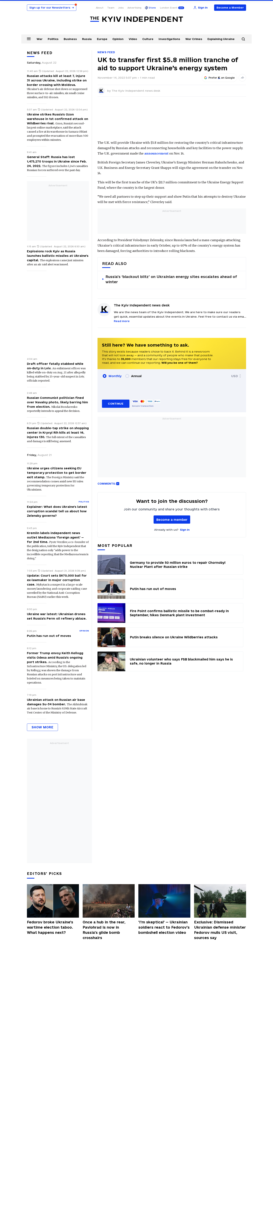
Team (110, 7)
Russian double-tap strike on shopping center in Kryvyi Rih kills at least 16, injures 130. (58, 432)
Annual (136, 376)
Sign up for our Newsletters (51, 7)
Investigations (169, 39)
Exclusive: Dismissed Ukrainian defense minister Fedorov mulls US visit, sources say (220, 930)
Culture (147, 39)
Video (133, 39)
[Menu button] (29, 39)
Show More (42, 727)
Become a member (172, 519)
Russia (87, 39)
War (40, 39)
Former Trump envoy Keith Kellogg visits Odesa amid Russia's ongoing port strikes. (55, 657)
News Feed (106, 52)
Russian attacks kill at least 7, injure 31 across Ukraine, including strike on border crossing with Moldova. (57, 80)
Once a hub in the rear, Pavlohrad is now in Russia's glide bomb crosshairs (104, 930)
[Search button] (243, 39)
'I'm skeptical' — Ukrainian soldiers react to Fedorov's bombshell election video (164, 927)
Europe (102, 39)
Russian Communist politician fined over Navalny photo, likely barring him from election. (57, 402)
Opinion (118, 39)
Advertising (134, 7)
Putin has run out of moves (49, 635)
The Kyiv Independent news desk (136, 90)
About (99, 7)
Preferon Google (222, 77)
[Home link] (136, 19)
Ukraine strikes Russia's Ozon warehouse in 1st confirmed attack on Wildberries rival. (57, 119)
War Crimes (193, 39)
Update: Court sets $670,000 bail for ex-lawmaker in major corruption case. (57, 580)
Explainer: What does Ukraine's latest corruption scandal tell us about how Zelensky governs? (57, 511)
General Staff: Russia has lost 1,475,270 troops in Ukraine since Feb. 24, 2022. (57, 161)
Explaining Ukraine (221, 39)
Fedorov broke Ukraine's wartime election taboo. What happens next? (50, 927)
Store (152, 7)
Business (70, 39)
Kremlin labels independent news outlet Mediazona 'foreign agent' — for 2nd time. (55, 537)
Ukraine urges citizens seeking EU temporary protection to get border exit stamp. (56, 473)
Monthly (115, 376)
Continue (115, 403)
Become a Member (230, 7)
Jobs (121, 7)
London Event (168, 7)
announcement (156, 153)
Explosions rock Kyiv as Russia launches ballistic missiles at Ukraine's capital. (57, 256)
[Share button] (242, 77)
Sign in (185, 529)
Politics (53, 39)
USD (234, 376)
